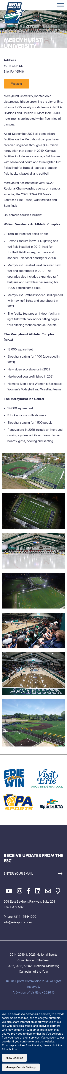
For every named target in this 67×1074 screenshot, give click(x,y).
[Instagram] (19, 890)
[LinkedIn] (37, 890)
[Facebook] (28, 890)
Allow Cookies (14, 1057)
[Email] (48, 890)
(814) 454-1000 (25, 916)
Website (16, 84)
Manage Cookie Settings (21, 1067)
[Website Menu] (60, 5)
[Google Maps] (58, 890)
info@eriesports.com (18, 922)
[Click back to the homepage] (14, 13)
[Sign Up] (55, 873)
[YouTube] (9, 890)
